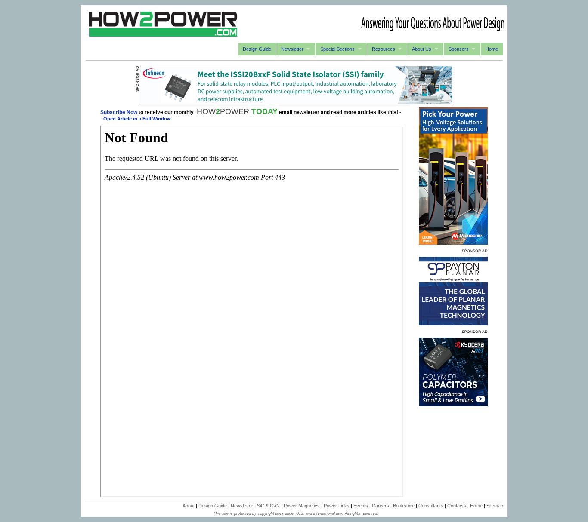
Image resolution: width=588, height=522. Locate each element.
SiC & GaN (268, 505)
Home (492, 49)
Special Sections (337, 49)
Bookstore (404, 505)
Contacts (456, 505)
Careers (380, 505)
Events (360, 505)
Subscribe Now (118, 112)
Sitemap (494, 505)
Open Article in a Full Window (137, 118)
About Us (421, 49)
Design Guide (257, 49)
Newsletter (292, 49)
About (189, 505)
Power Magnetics (302, 505)
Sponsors (459, 49)
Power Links (337, 505)
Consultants (430, 505)
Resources (383, 49)
